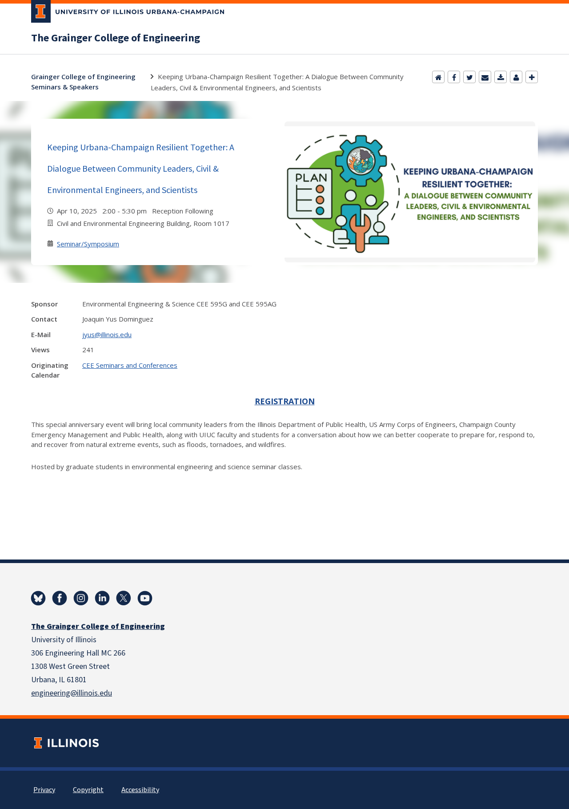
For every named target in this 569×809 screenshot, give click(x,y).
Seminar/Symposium (88, 243)
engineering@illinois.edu (71, 693)
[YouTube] (145, 598)
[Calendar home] (438, 77)
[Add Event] (531, 77)
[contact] (516, 77)
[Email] (485, 77)
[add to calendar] (500, 77)
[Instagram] (81, 598)
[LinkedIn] (102, 598)
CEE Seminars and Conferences (129, 365)
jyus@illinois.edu (107, 334)
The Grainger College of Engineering (115, 38)
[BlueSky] (38, 598)
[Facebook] (454, 77)
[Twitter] (469, 77)
